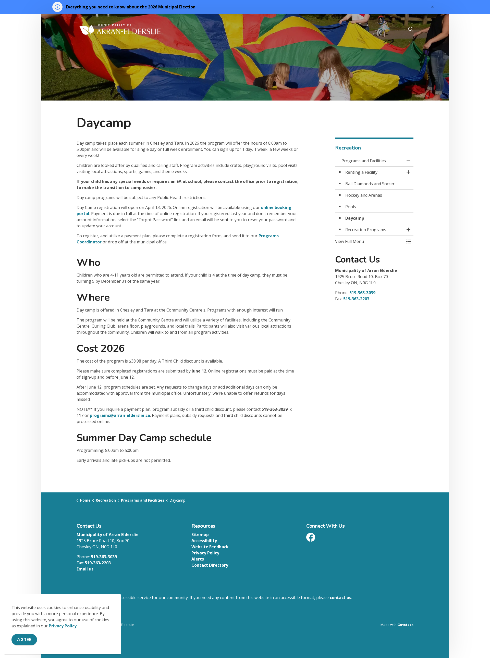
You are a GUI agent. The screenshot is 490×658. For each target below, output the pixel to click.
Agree (24, 639)
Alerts (197, 559)
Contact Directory (209, 565)
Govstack (405, 624)
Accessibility (204, 540)
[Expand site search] (410, 29)
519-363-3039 (362, 292)
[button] (369, 241)
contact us (340, 597)
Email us (85, 569)
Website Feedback (210, 547)
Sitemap (200, 534)
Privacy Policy (63, 626)
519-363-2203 (356, 299)
